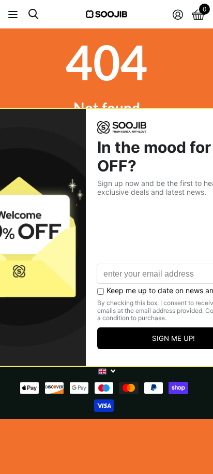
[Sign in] (177, 14)
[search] (33, 14)
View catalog (14, 14)
